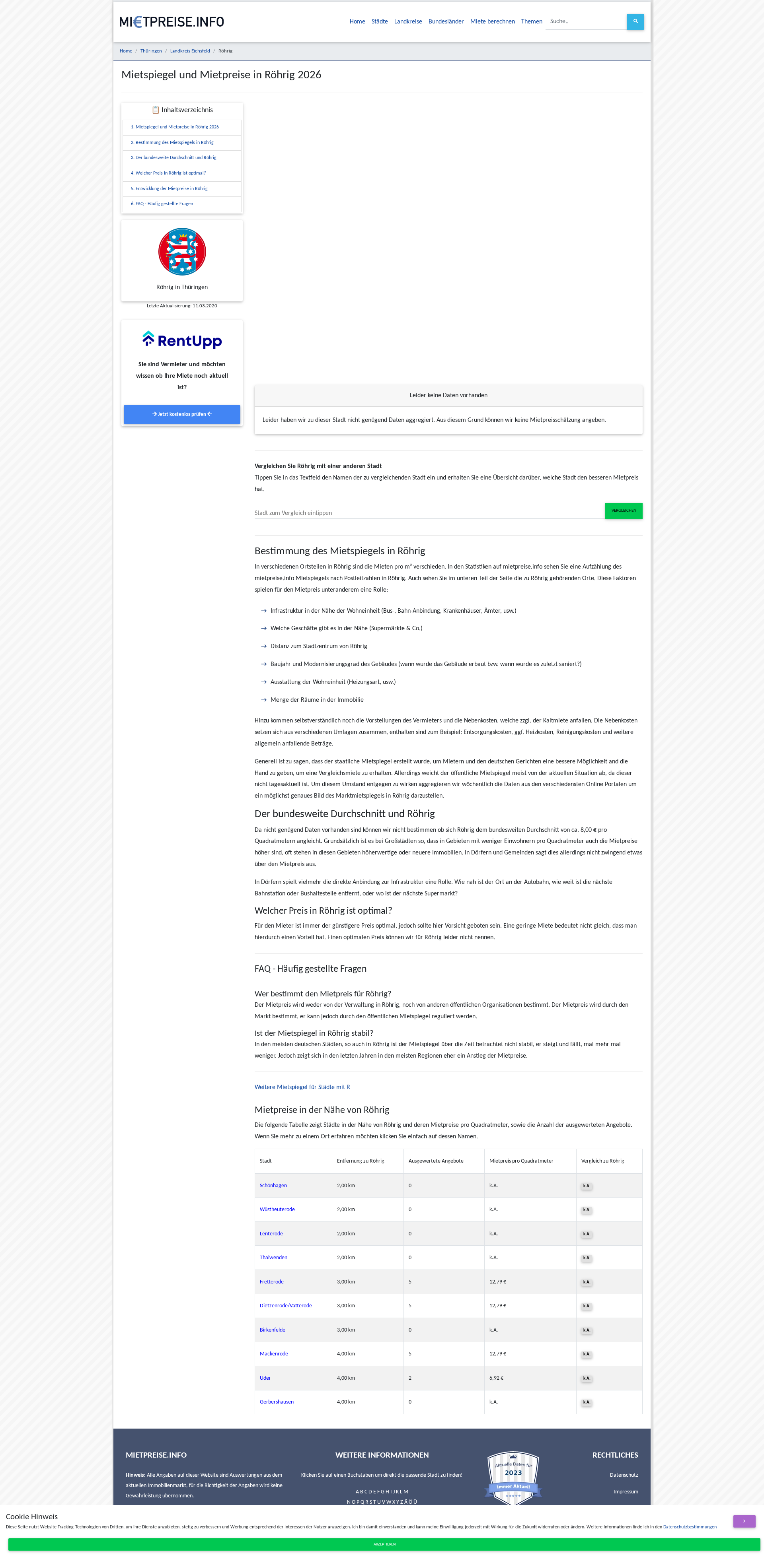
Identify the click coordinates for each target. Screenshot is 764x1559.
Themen (531, 22)
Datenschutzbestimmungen (690, 1527)
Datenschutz (624, 1475)
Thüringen (151, 51)
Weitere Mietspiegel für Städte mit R (302, 1087)
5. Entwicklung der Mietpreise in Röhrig (169, 188)
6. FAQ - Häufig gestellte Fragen (162, 204)
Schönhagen (273, 1186)
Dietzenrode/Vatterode (286, 1306)
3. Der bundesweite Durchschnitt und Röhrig (173, 157)
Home (357, 22)
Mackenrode (274, 1354)
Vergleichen (624, 511)
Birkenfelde (272, 1330)
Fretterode (272, 1282)
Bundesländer (446, 22)
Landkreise (408, 22)
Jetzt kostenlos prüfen (182, 414)
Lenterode (271, 1234)
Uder (265, 1378)
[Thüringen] (182, 252)
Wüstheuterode (277, 1210)
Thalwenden (273, 1258)
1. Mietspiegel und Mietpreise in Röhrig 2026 (175, 127)
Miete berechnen (492, 22)
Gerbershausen (277, 1402)
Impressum (626, 1492)
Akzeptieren (385, 1544)
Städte (380, 22)
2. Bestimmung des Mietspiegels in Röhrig (172, 142)
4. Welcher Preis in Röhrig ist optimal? (168, 173)
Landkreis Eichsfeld (190, 51)
